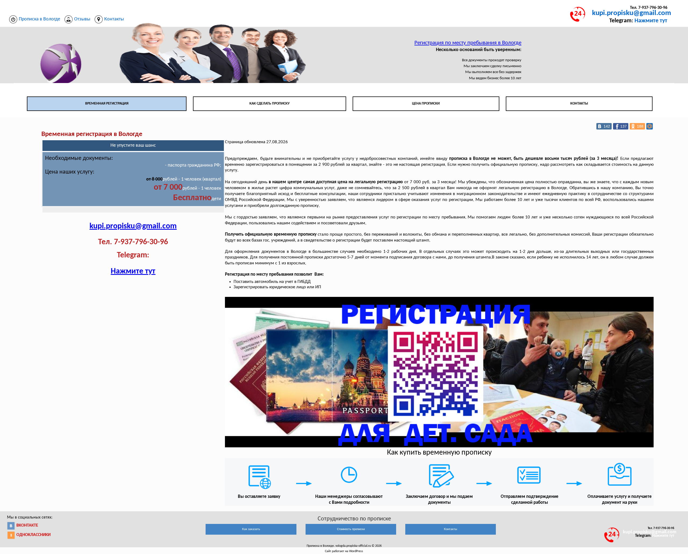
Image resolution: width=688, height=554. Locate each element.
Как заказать (251, 529)
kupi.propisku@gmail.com (631, 13)
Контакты (579, 104)
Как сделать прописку (269, 104)
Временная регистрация (106, 104)
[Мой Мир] (649, 126)
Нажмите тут (651, 21)
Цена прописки (426, 104)
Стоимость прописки (351, 529)
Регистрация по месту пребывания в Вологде (467, 43)
